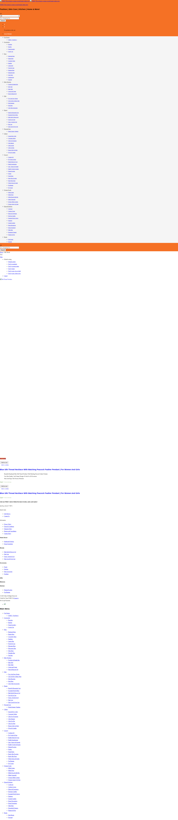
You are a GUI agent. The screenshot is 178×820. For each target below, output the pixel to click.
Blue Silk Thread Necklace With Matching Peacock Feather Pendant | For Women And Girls (40, 470)
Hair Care (10, 124)
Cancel (5, 276)
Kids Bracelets (11, 103)
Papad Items (10, 176)
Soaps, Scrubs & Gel (12, 122)
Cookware (10, 208)
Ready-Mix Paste (11, 180)
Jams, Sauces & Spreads (13, 166)
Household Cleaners (12, 232)
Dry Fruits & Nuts (12, 159)
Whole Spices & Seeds (13, 183)
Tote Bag (10, 79)
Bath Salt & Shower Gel (13, 117)
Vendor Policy (7, 533)
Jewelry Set (10, 51)
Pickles (9, 173)
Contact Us (7, 516)
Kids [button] (5, 96)
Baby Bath (10, 89)
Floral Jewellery (11, 49)
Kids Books (10, 239)
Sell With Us (7, 514)
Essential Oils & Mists (13, 114)
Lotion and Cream (12, 91)
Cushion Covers (11, 211)
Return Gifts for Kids (12, 150)
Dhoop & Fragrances (12, 213)
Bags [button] (5, 53)
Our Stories (7, 613)
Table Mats (10, 230)
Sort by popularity (12, 264)
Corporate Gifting (12, 138)
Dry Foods (10, 187)
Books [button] (5, 237)
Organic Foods (7, 766)
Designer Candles (11, 216)
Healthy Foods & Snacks (13, 169)
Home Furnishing (12, 227)
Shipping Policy (8, 529)
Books (5, 813)
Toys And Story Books (13, 98)
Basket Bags (10, 58)
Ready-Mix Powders (12, 178)
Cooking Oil (10, 157)
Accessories (7, 618)
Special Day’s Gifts (12, 136)
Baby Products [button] (7, 82)
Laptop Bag (10, 65)
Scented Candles (11, 223)
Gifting (6, 709)
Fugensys (16, 598)
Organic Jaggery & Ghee (13, 204)
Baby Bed (10, 86)
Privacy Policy (7, 524)
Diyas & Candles (11, 152)
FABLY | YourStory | (12, 39)
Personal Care (7, 705)
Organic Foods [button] (7, 190)
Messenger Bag (11, 72)
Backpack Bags (11, 56)
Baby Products (7, 658)
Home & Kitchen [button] (8, 206)
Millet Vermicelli (11, 199)
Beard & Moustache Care (13, 112)
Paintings (10, 220)
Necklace (6, 574)
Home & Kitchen (8, 782)
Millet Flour (10, 194)
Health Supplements (12, 164)
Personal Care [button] (7, 129)
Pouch (5, 567)
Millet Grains (11, 192)
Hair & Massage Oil (12, 93)
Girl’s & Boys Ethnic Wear (13, 100)
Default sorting (12, 261)
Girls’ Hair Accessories (13, 107)
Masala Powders (11, 171)
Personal (10, 241)
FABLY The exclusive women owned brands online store (14, 4)
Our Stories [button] (6, 37)
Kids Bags (10, 105)
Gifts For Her (11, 145)
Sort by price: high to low (14, 273)
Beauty (6, 686)
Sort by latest (11, 268)
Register (10, 34)
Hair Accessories (8, 571)
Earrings (6, 569)
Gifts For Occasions (12, 140)
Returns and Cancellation (10, 531)
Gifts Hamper (11, 143)
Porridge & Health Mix (13, 84)
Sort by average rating (13, 266)
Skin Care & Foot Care (13, 126)
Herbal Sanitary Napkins (13, 131)
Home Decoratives (12, 225)
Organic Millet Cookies (13, 201)
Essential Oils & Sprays (13, 218)
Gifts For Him (11, 147)
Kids (5, 672)
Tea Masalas (10, 185)
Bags (5, 629)
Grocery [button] (6, 154)
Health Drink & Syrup (13, 161)
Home (1, 252)
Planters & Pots (11, 234)
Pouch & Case (11, 68)
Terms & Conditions (9, 526)
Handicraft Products (9, 541)
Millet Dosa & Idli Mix (13, 197)
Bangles (10, 46)
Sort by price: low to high (14, 271)
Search (3, 20)
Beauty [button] (5, 110)
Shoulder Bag (11, 77)
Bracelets (10, 44)
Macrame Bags (11, 70)
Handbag (10, 63)
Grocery (6, 730)
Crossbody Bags (11, 61)
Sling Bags (10, 75)
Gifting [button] (6, 133)
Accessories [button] (7, 42)
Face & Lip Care (11, 119)
